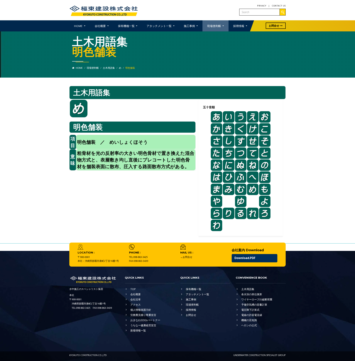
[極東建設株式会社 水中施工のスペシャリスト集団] (103, 10)
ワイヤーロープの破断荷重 (256, 299)
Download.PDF (244, 258)
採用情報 (191, 309)
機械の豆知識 (249, 320)
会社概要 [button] (100, 26)
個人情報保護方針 (140, 309)
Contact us (279, 5)
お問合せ (274, 25)
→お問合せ (186, 257)
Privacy (261, 5)
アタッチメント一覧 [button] (159, 26)
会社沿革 (135, 299)
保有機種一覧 (193, 289)
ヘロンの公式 (249, 325)
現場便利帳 (93, 67)
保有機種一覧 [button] (126, 26)
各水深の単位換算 (251, 294)
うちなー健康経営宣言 (143, 325)
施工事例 (191, 299)
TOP (133, 289)
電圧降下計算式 (250, 309)
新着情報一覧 (138, 330)
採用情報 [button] (239, 26)
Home (79, 67)
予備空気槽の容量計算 (254, 304)
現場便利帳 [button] (214, 26)
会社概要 (135, 294)
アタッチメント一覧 (197, 294)
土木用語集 (109, 67)
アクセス (135, 304)
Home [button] (78, 26)
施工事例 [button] (190, 26)
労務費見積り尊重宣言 (143, 315)
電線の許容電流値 (251, 315)
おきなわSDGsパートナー (145, 320)
